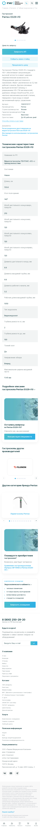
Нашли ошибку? (8, 812)
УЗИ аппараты (7, 685)
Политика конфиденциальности (13, 740)
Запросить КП (20, 52)
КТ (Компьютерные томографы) (13, 695)
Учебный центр (7, 724)
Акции (4, 732)
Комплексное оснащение (11, 719)
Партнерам (6, 671)
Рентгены (5, 687)
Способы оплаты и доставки (12, 121)
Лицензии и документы (10, 676)
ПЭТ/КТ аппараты (8, 705)
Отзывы (5, 661)
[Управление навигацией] (36, 3)
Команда (5, 658)
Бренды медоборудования (11, 738)
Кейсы (4, 663)
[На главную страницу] (12, 3)
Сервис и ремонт (8, 721)
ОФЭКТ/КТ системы (9, 702)
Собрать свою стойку (20, 59)
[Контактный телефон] (26, 3)
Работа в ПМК (7, 673)
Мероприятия (6, 668)
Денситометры (7, 710)
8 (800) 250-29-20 (13, 619)
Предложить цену (20, 65)
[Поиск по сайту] (32, 3)
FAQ (3, 735)
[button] (15, 40)
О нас (4, 656)
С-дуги (4, 697)
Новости (5, 666)
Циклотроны (6, 708)
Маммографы (7, 690)
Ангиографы (6, 700)
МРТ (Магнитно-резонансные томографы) (17, 692)
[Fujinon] (20, 467)
